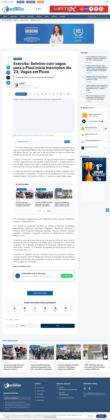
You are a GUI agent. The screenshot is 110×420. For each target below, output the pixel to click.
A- (31, 94)
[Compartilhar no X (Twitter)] (8, 77)
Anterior (39, 211)
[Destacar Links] (53, 94)
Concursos (19, 56)
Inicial (5, 16)
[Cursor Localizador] (64, 94)
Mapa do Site (40, 400)
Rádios (41, 2)
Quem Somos (20, 2)
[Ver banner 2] (54, 45)
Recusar (90, 416)
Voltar (22, 325)
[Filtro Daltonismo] (60, 94)
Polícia (22, 16)
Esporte (54, 16)
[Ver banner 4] (57, 45)
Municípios (13, 16)
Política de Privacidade (50, 417)
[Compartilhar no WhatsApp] (8, 67)
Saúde (46, 16)
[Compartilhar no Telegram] (8, 83)
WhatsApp (68, 276)
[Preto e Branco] (46, 94)
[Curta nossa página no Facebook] (107, 2)
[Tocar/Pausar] (84, 121)
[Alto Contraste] (42, 94)
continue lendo (40, 293)
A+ (38, 94)
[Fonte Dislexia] (49, 94)
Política (39, 16)
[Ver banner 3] (56, 45)
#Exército (17, 319)
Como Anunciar (30, 2)
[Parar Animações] (68, 94)
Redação (22, 84)
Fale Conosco (40, 397)
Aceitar (101, 416)
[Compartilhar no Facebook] (8, 72)
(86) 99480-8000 (72, 389)
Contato (62, 16)
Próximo (48, 211)
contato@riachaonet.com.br (27, 85)
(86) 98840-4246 (63, 389)
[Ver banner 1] (53, 45)
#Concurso (11, 319)
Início (14, 56)
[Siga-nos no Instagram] (105, 2)
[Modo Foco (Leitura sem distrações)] (57, 94)
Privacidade (40, 394)
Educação (30, 16)
